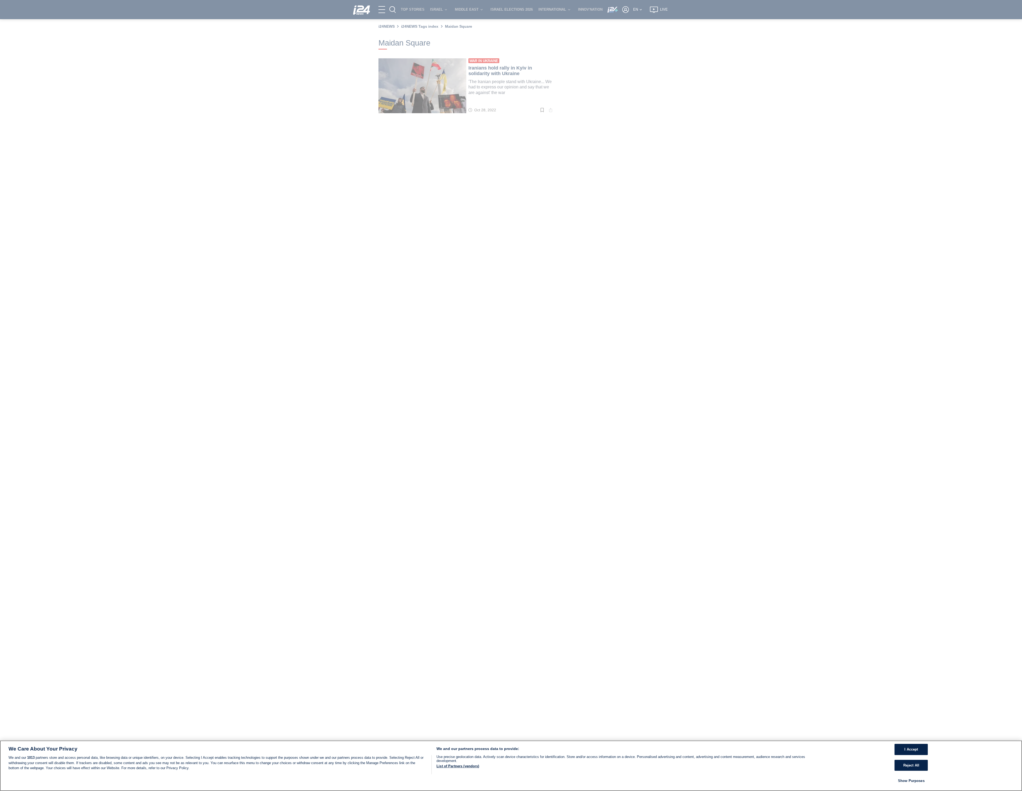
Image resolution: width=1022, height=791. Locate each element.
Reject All (911, 765)
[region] (511, 765)
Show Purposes (911, 781)
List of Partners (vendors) (457, 766)
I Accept (911, 749)
